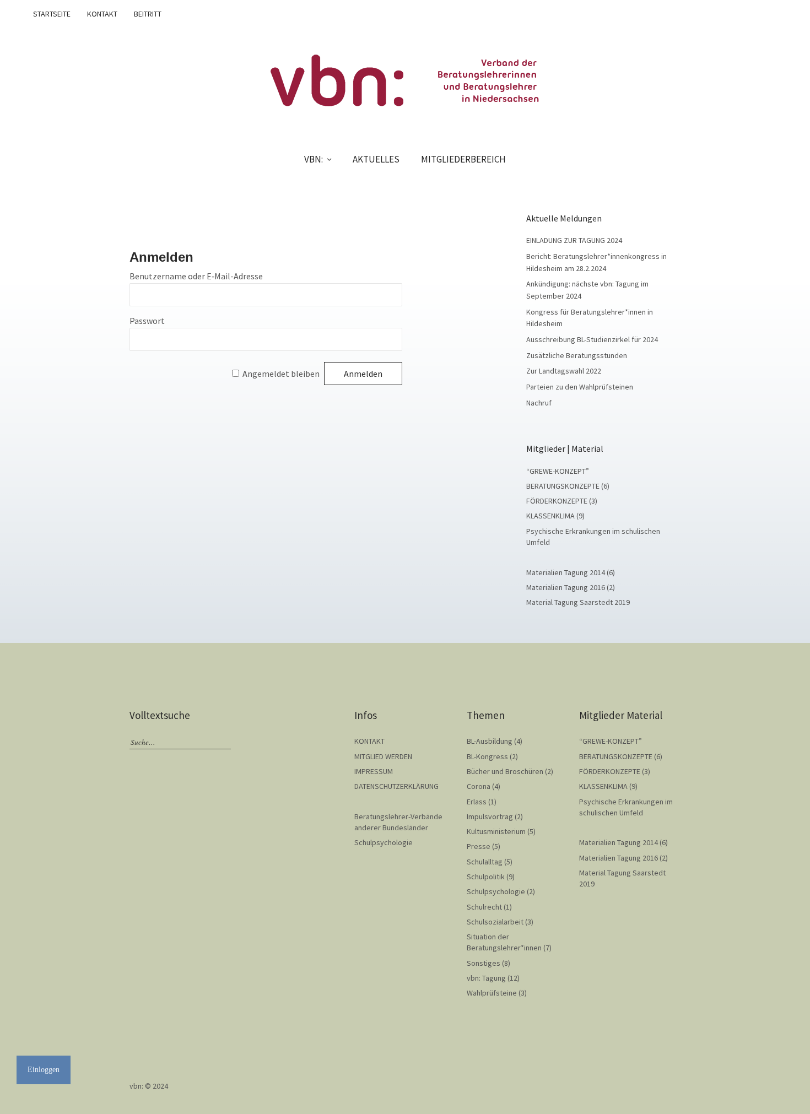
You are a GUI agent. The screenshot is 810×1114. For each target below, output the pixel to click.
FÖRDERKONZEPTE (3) (561, 501)
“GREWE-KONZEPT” (557, 471)
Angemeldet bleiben (281, 373)
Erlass (477, 802)
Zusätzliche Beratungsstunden (576, 355)
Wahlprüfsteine (492, 993)
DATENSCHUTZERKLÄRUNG (396, 786)
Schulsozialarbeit (495, 922)
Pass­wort (147, 320)
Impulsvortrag (490, 816)
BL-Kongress (487, 756)
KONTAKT (102, 14)
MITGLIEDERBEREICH (463, 159)
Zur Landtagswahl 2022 (563, 371)
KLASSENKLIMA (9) (555, 516)
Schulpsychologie (383, 842)
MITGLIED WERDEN (383, 756)
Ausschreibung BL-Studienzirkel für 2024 (592, 339)
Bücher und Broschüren (505, 771)
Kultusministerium (496, 831)
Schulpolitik (486, 877)
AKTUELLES (376, 159)
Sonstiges (483, 963)
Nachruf (539, 403)
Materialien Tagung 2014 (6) (570, 572)
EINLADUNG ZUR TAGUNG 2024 (574, 240)
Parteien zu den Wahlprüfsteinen (579, 387)
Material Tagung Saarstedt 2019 (578, 602)
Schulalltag (485, 862)
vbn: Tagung (486, 978)
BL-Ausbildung (489, 741)
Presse (478, 846)
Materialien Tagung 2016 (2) (570, 587)
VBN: (313, 159)
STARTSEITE (52, 14)
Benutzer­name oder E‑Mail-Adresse (196, 276)
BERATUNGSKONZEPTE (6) (567, 486)
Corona (478, 786)
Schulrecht (484, 907)
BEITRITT (147, 14)
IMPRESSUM (373, 771)
